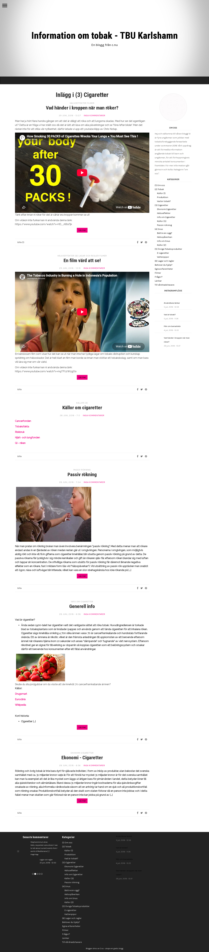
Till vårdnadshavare (164, 285)
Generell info (82, 606)
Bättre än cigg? (164, 233)
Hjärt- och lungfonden (27, 437)
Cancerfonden (23, 421)
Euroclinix (20, 699)
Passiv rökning (82, 470)
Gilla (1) (20, 242)
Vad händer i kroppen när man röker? (82, 108)
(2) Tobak (159, 189)
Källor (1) (161, 193)
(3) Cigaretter (161, 205)
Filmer (90, 103)
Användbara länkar (172, 305)
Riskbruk (19, 432)
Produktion (162, 197)
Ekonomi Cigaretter (82, 753)
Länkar (158, 281)
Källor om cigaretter (82, 407)
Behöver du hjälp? (163, 265)
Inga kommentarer (94, 115)
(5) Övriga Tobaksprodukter (168, 249)
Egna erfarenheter (164, 269)
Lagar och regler (40, 861)
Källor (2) (161, 245)
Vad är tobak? (164, 201)
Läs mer (82, 230)
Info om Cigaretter (82, 601)
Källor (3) (82, 403)
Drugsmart (21, 693)
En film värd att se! (82, 260)
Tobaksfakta (22, 426)
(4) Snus (159, 229)
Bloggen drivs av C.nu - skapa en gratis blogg (104, 948)
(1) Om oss (160, 185)
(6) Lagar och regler (87, 256)
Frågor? (158, 277)
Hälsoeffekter (78, 103)
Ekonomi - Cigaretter (82, 757)
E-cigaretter (163, 253)
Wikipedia (20, 704)
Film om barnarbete (172, 328)
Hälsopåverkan (164, 237)
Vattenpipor (163, 257)
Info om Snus (163, 241)
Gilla (19, 389)
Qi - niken (20, 443)
